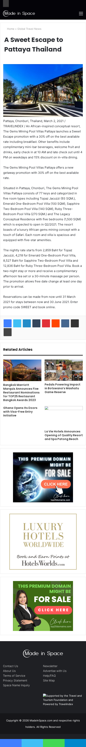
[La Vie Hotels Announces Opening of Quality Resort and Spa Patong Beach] (64, 417)
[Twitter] (17, 323)
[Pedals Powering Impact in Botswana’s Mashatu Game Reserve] (64, 370)
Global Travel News (29, 28)
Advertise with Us (54, 670)
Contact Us (10, 666)
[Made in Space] (19, 13)
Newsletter (50, 666)
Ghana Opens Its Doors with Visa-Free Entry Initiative (20, 411)
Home (10, 28)
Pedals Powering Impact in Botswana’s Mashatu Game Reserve (62, 388)
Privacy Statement (15, 680)
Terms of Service (14, 675)
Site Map (49, 680)
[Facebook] (8, 323)
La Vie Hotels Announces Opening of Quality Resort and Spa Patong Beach (64, 435)
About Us (9, 670)
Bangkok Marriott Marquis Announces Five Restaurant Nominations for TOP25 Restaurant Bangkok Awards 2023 (21, 392)
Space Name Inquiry (16, 685)
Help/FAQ (49, 675)
